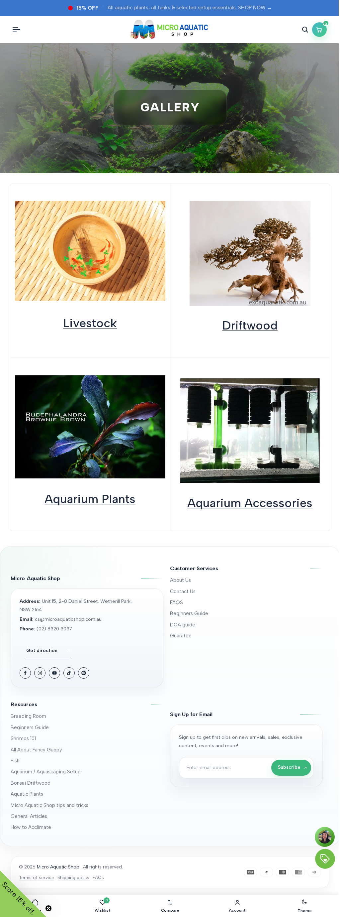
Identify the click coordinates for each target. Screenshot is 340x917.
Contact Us (183, 591)
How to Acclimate (31, 827)
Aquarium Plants (89, 499)
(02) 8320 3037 (54, 629)
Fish (15, 761)
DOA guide (182, 625)
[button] (246, 569)
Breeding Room (28, 716)
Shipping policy (73, 877)
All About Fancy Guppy (36, 750)
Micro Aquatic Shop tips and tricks (49, 805)
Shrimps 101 (23, 738)
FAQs (98, 877)
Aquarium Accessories (249, 503)
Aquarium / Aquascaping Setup (46, 772)
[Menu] (16, 29)
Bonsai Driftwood (30, 783)
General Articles (29, 816)
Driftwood (250, 325)
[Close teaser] (48, 908)
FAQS (176, 602)
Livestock (90, 323)
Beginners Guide (189, 613)
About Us (180, 580)
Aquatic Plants (27, 794)
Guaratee (181, 636)
